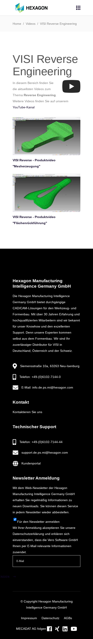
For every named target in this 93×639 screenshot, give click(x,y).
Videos (30, 23)
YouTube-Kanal (24, 107)
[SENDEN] (20, 571)
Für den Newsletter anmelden (38, 521)
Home (17, 23)
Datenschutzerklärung (28, 534)
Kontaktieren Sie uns (27, 412)
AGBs (68, 618)
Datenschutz (50, 618)
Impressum (29, 618)
